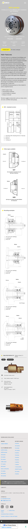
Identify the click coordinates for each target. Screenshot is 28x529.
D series (17, 443)
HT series (3, 464)
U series (17, 462)
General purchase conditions (7, 513)
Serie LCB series (5, 468)
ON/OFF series (18, 469)
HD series (17, 445)
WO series (3, 475)
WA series (3, 473)
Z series (17, 473)
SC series (17, 471)
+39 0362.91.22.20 (6, 498)
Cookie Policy (12, 510)
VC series (3, 471)
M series (17, 455)
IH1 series (17, 450)
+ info (3, 359)
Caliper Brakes (4, 443)
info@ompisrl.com (6, 500)
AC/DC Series (4, 450)
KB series (3, 466)
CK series (3, 457)
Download (6, 49)
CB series (3, 454)
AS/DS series (4, 452)
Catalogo (10, 359)
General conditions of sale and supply (9, 516)
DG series (3, 459)
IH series (17, 448)
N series (17, 457)
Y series (17, 464)
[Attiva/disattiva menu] (25, 2)
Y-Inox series (18, 466)
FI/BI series (3, 461)
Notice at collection (6, 527)
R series (17, 459)
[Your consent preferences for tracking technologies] (25, 526)
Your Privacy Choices (10, 525)
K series (17, 452)
